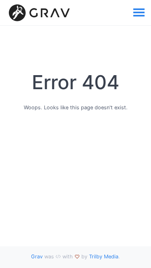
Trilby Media (103, 257)
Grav (37, 257)
